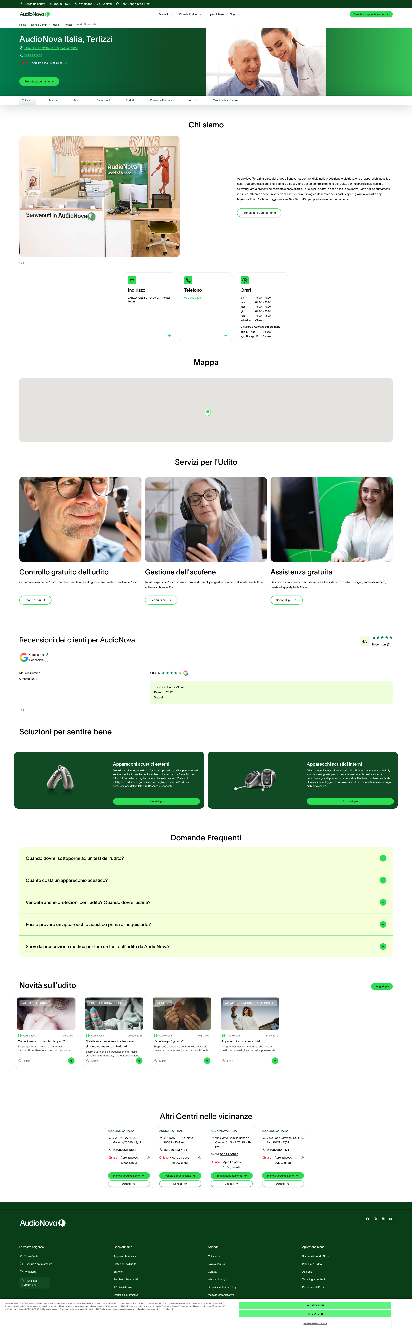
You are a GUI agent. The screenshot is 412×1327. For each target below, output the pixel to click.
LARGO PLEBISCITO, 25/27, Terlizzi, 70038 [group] (51, 48)
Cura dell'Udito (188, 14)
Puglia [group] (55, 24)
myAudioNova (216, 14)
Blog (232, 14)
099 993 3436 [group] (33, 55)
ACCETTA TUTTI (315, 1305)
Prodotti (163, 14)
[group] (32, 4)
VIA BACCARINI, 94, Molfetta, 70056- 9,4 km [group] (128, 1140)
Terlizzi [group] (68, 24)
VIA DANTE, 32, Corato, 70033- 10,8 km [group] (179, 1140)
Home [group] (22, 24)
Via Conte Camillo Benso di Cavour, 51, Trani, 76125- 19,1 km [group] (234, 1142)
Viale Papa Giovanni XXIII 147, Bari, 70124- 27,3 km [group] (285, 1140)
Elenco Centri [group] (39, 24)
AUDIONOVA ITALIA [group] (121, 1130)
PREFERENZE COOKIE (315, 1323)
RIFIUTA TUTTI (315, 1314)
